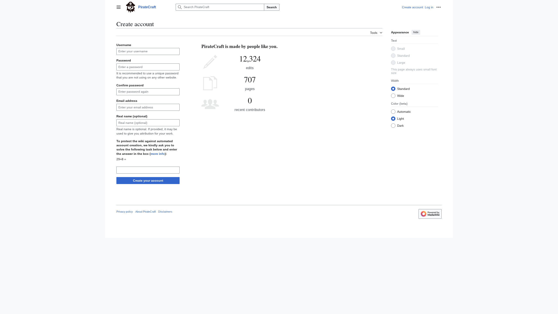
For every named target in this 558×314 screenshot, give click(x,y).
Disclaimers (165, 211)
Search (272, 7)
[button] (118, 7)
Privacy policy (124, 211)
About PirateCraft (145, 211)
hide (415, 32)
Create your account (148, 180)
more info (158, 153)
